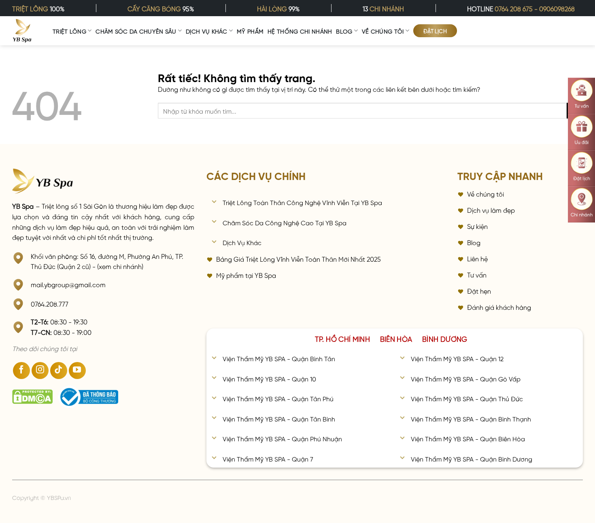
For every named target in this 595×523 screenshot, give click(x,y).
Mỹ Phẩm (250, 31)
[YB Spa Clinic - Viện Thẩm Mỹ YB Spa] (22, 30)
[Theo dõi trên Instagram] (40, 370)
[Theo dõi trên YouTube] (77, 370)
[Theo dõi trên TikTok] (58, 370)
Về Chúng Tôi (383, 31)
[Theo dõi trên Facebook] (21, 370)
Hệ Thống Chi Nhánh (300, 31)
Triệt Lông (69, 31)
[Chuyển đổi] (214, 202)
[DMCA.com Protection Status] (32, 397)
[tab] (342, 338)
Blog (344, 31)
